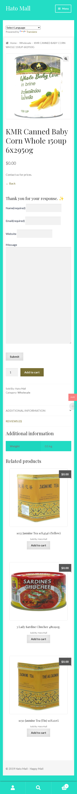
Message (11, 244)
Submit (14, 356)
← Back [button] (11, 183)
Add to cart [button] (38, 545)
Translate (31, 31)
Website (11, 233)
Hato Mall (18, 8)
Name (15, 208)
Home (13, 42)
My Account (13, 788)
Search (38, 788)
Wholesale (25, 42)
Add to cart (32, 372)
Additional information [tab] (25, 410)
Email (15, 220)
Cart (59, 784)
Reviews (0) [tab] (14, 421)
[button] (66, 59)
